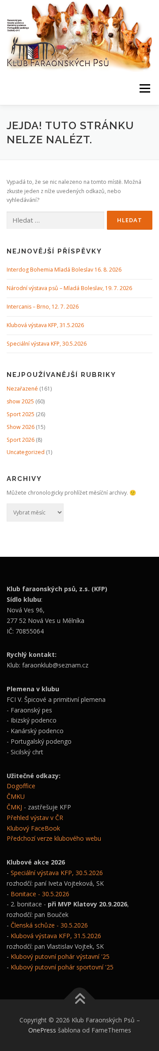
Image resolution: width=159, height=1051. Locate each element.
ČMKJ (14, 807)
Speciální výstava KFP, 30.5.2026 (47, 343)
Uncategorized (26, 452)
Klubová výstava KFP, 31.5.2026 (45, 325)
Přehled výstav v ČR (35, 817)
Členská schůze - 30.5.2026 (49, 925)
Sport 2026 (20, 440)
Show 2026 (20, 427)
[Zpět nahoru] (79, 999)
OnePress (42, 1030)
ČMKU (16, 796)
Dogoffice (21, 786)
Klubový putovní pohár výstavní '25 (60, 956)
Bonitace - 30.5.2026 (40, 894)
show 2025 (20, 401)
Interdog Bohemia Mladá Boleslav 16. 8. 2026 (64, 269)
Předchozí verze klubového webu (54, 838)
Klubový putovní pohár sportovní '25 (62, 967)
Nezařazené (22, 388)
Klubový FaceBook (33, 828)
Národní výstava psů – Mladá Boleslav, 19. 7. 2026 (69, 288)
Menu (144, 88)
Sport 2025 (20, 414)
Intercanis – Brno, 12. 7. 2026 (43, 306)
